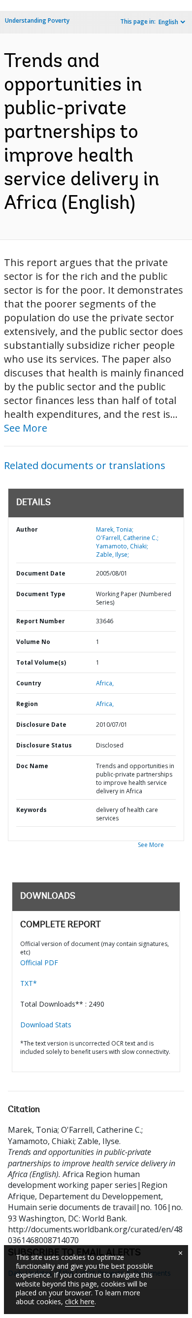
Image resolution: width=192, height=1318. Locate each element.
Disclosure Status (44, 745)
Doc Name (32, 766)
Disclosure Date (41, 724)
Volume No (33, 642)
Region (27, 704)
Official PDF (39, 962)
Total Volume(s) (41, 662)
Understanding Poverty (37, 20)
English (168, 22)
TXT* (28, 983)
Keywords (31, 810)
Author (27, 529)
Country (28, 683)
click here (80, 1301)
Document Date (40, 573)
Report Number (40, 621)
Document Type (40, 594)
